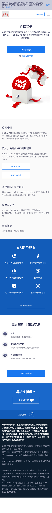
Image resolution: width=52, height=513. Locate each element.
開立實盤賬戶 (26, 305)
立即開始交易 (26, 49)
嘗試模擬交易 (27, 56)
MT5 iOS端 (16, 175)
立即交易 (39, 14)
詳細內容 (9, 7)
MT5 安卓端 (16, 166)
